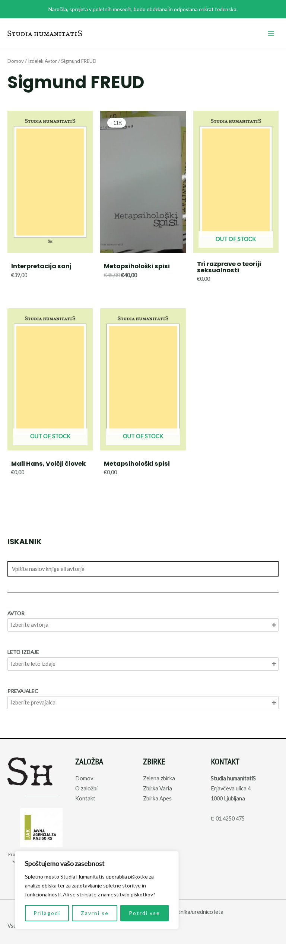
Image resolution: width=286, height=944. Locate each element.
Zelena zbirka (159, 778)
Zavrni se (95, 913)
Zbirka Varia (157, 788)
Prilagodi (47, 913)
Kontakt (85, 798)
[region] (97, 890)
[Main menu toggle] (271, 33)
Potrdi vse (144, 913)
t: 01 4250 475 (228, 818)
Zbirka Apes (157, 798)
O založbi (86, 788)
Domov (15, 61)
